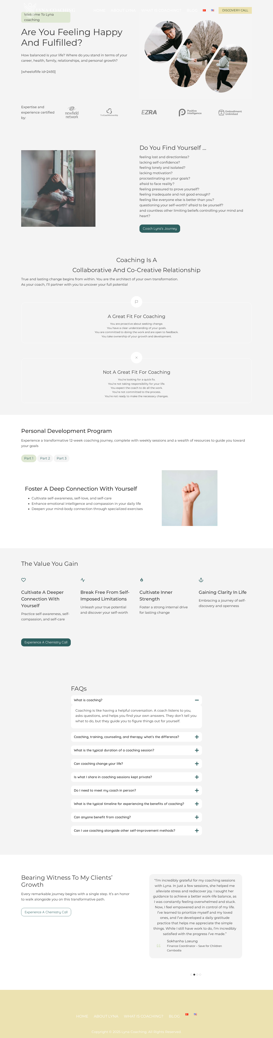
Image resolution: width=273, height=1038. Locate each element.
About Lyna (123, 10)
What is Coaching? (161, 10)
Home (99, 10)
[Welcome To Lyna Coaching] (50, 10)
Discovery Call (235, 10)
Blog (192, 10)
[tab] (28, 458)
